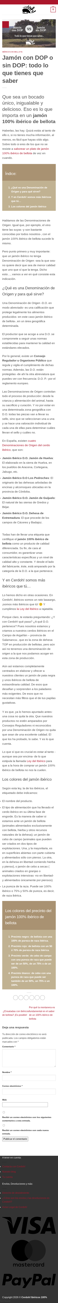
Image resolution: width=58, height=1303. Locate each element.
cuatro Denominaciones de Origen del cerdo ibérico (26, 445)
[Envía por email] (31, 997)
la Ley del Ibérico (28, 608)
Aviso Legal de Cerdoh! (14, 1207)
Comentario (8, 1046)
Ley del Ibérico (36, 761)
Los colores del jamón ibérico (28, 206)
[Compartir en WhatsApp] (15, 997)
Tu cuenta (7, 1177)
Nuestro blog (9, 1171)
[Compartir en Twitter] (26, 997)
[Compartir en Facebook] (20, 997)
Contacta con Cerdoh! (13, 1166)
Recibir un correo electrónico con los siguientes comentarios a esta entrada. (26, 1119)
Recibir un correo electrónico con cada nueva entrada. (25, 1132)
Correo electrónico (12, 1086)
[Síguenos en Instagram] (29, 2)
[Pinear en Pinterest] (37, 997)
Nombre (6, 1072)
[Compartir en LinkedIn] (42, 997)
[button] (4, 9)
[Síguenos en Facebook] (26, 2)
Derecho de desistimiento (15, 1193)
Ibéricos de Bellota (12, 52)
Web (4, 1100)
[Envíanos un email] (32, 2)
